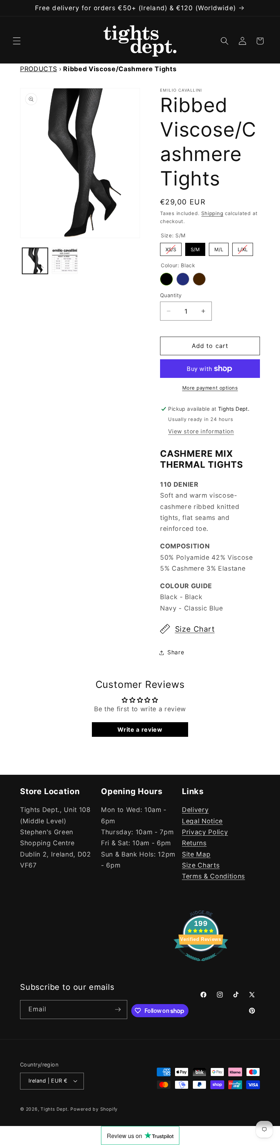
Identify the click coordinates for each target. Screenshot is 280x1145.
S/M (195, 247)
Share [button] (175, 652)
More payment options (210, 388)
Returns (194, 843)
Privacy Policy (205, 832)
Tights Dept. (54, 1109)
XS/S (171, 247)
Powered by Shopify (94, 1109)
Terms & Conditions (213, 876)
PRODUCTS (38, 69)
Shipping (212, 213)
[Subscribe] (118, 1009)
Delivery (195, 809)
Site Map (196, 854)
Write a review (139, 729)
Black (166, 279)
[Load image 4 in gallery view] (65, 261)
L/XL (242, 247)
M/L (218, 247)
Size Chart (195, 628)
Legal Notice (202, 821)
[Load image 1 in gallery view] (35, 261)
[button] (17, 41)
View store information (201, 431)
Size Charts (200, 865)
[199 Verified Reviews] (201, 964)
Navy (182, 279)
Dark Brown (199, 279)
